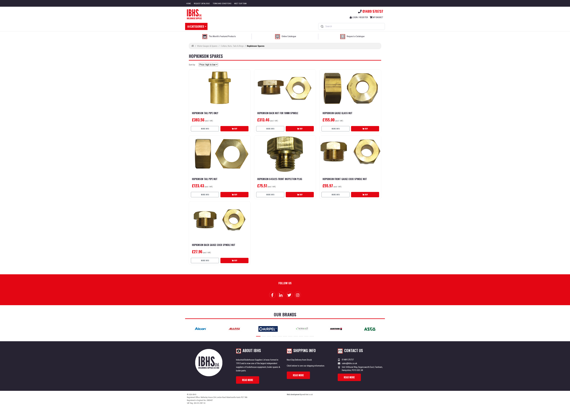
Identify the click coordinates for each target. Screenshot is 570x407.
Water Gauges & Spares (207, 46)
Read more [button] (247, 380)
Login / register (360, 17)
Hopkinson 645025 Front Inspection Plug (279, 179)
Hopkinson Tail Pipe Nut (204, 179)
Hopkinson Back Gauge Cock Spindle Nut (213, 245)
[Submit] (321, 26)
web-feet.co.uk (307, 394)
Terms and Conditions (222, 4)
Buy (235, 128)
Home (188, 4)
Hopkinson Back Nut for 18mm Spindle (277, 113)
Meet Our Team (240, 4)
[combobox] (351, 26)
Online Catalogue (289, 36)
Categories (197, 26)
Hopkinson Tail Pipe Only (205, 113)
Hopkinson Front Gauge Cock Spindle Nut (345, 179)
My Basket (377, 17)
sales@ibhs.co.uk (349, 363)
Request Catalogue (202, 4)
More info (205, 128)
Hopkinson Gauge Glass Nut (337, 113)
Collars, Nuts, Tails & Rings (232, 46)
